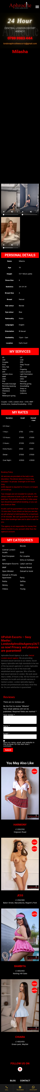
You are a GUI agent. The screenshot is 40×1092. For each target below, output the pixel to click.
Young (22, 589)
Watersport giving (8, 396)
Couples (5, 362)
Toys (4, 393)
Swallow (23, 391)
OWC (4, 379)
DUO (4, 365)
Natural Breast (26, 567)
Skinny (5, 585)
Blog (13, 1080)
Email (6, 733)
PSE (3, 381)
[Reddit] (20, 1069)
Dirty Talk (5, 367)
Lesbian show (7, 374)
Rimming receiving (9, 386)
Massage (23, 376)
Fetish (4, 369)
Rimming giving (25, 384)
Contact (25, 1080)
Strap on (23, 388)
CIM (3, 360)
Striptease (6, 391)
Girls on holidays (27, 560)
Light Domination (26, 374)
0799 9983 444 (20, 38)
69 (3, 357)
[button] (37, 7)
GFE (3, 372)
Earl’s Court (23, 343)
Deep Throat (24, 365)
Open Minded (7, 571)
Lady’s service (25, 372)
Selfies (23, 581)
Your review (9, 715)
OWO (22, 379)
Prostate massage (9, 384)
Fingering (23, 369)
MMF (4, 376)
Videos (5, 589)
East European (8, 556)
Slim (22, 585)
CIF (21, 357)
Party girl (23, 381)
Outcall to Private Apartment (9, 576)
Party (22, 577)
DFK (21, 362)
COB (21, 360)
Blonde (23, 546)
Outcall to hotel (26, 571)
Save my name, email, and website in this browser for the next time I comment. (18, 744)
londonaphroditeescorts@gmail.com (20, 43)
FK (21, 367)
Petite (4, 581)
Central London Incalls (8, 551)
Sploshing (6, 388)
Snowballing (24, 386)
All (3, 546)
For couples (25, 556)
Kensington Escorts (10, 564)
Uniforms (23, 393)
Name (6, 726)
